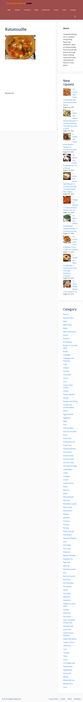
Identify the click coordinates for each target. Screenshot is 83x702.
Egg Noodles (68, 414)
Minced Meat (68, 497)
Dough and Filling (70, 401)
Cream (56, 10)
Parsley (66, 528)
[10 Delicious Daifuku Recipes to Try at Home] (67, 158)
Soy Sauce (67, 616)
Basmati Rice (68, 318)
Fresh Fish (67, 438)
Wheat (65, 677)
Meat (65, 493)
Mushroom (46, 10)
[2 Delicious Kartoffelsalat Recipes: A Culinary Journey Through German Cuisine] (67, 113)
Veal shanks (68, 666)
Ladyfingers (68, 469)
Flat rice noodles (69, 431)
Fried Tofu (67, 445)
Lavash (66, 479)
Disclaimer (77, 699)
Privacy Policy (53, 699)
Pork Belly (67, 545)
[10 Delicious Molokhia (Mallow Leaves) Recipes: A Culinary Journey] (67, 218)
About (70, 699)
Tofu (65, 649)
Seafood (66, 597)
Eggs (65, 421)
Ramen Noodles (69, 555)
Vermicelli (67, 673)
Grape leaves (68, 455)
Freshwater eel (69, 442)
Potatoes (27, 10)
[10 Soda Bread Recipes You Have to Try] (67, 284)
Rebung (66, 566)
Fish (64, 424)
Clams (65, 378)
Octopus (66, 521)
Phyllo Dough (68, 531)
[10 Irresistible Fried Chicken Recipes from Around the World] (67, 92)
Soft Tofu (67, 613)
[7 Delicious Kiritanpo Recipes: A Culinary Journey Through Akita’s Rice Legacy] (67, 176)
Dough (66, 398)
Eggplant (66, 418)
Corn (65, 381)
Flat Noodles (68, 428)
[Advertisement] (28, 77)
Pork (65, 541)
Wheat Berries (68, 680)
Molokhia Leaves (70, 504)
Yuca (65, 687)
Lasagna (73, 10)
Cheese (66, 368)
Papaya (66, 524)
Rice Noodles (68, 583)
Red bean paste (69, 569)
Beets (65, 328)
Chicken (17, 10)
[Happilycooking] (19, 3)
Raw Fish (66, 562)
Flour (65, 435)
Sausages (67, 593)
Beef (65, 321)
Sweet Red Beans (70, 639)
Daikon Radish (69, 394)
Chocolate (67, 374)
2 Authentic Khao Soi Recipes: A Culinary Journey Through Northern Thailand (70, 265)
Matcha (66, 490)
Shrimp (66, 609)
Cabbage (66, 355)
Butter (65, 351)
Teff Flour (67, 646)
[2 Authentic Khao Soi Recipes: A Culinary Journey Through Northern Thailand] (67, 258)
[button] (75, 16)
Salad (36, 10)
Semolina (67, 600)
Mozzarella (67, 507)
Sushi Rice (67, 629)
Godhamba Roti (69, 449)
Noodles (66, 517)
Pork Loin (67, 548)
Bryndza (66, 338)
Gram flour (67, 452)
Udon (64, 10)
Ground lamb (68, 459)
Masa (65, 486)
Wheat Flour (68, 683)
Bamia (65, 314)
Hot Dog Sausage (70, 466)
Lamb (65, 473)
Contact (63, 699)
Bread (65, 335)
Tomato (66, 652)
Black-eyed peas (69, 331)
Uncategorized (69, 663)
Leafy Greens (68, 483)
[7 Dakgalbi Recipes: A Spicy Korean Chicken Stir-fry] (67, 200)
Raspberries (68, 559)
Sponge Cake (68, 626)
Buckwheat (67, 342)
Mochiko (66, 500)
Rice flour (67, 579)
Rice (64, 572)
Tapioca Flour (68, 642)
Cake (9, 10)
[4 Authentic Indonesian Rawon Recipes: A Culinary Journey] (67, 137)
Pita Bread (67, 535)
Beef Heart (67, 325)
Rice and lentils (69, 576)
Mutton (66, 514)
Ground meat (68, 462)
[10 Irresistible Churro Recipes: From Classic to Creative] (67, 239)
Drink (65, 411)
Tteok (65, 656)
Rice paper (67, 586)
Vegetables (67, 670)
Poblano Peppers (70, 538)
